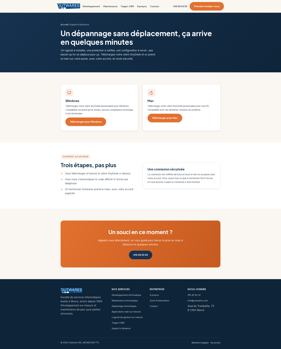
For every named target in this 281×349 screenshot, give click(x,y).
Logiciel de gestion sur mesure (127, 317)
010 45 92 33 (180, 6)
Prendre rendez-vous (207, 6)
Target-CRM (127, 6)
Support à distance (121, 328)
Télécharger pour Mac (165, 117)
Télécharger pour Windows (86, 121)
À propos (142, 6)
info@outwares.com (198, 300)
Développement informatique (126, 295)
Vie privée (215, 342)
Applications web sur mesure (126, 311)
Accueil (64, 24)
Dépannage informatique (124, 306)
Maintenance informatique (125, 300)
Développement (91, 6)
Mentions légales (200, 342)
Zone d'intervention (159, 300)
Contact (154, 6)
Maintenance (110, 6)
